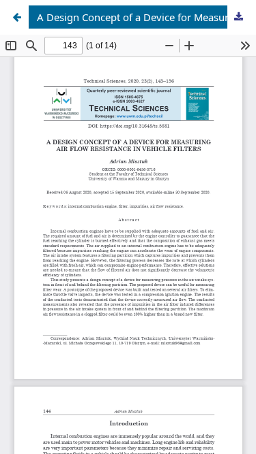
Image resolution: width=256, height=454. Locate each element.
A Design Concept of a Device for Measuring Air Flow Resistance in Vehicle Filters (144, 17)
